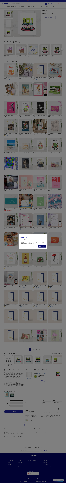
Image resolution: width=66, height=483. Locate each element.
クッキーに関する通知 (41, 241)
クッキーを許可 (42, 246)
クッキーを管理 (34, 246)
